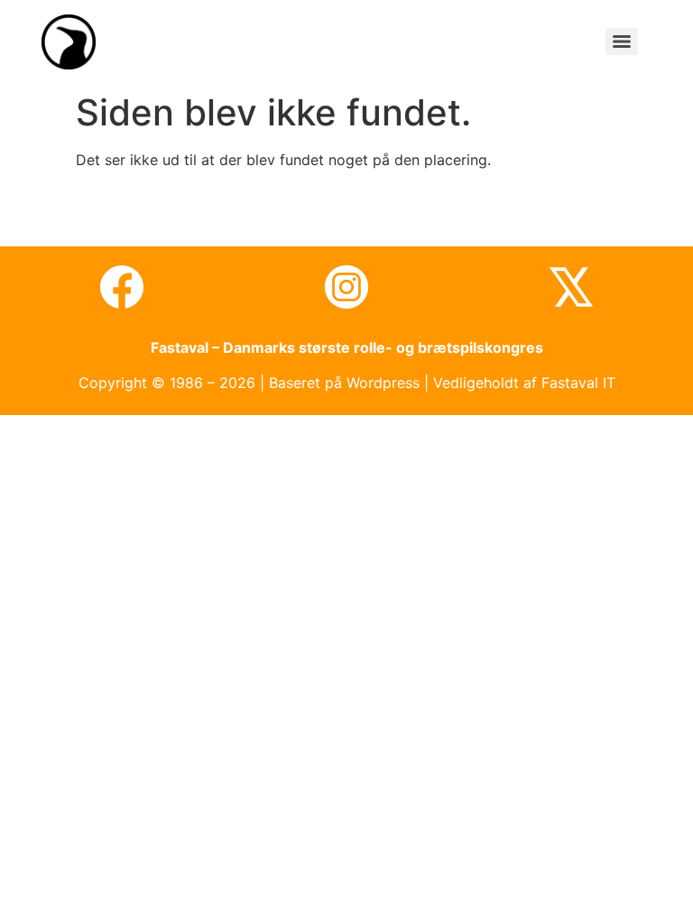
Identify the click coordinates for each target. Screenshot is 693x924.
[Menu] (621, 41)
